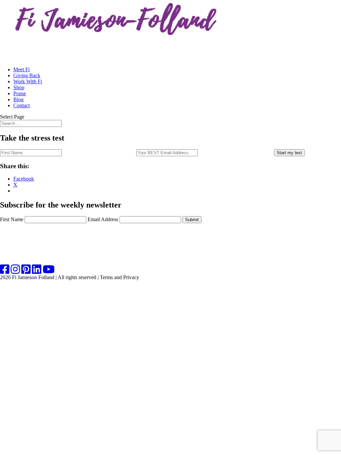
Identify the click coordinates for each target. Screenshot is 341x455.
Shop (18, 87)
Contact (21, 105)
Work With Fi (27, 81)
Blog (18, 99)
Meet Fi (21, 69)
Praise (19, 93)
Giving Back (26, 75)
